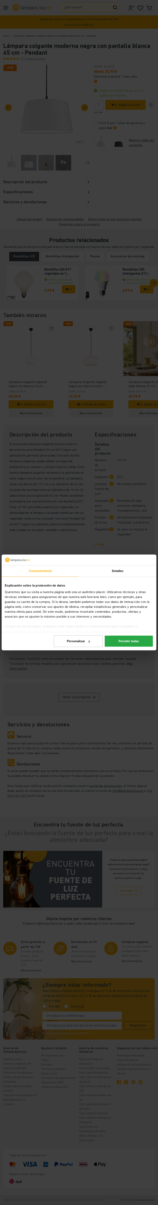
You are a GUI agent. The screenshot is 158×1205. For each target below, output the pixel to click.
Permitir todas (128, 641)
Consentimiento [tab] (40, 571)
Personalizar (76, 641)
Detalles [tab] (118, 571)
